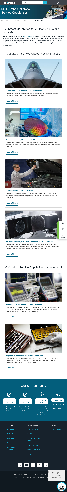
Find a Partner (56, 429)
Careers (10, 433)
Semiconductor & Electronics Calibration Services (27, 140)
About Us (10, 429)
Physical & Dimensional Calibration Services (24, 355)
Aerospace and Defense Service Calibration (24, 90)
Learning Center (33, 445)
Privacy (32, 474)
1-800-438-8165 (32, 429)
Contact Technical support (33, 439)
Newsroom (11, 438)
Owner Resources (33, 449)
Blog (29, 454)
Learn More (11, 101)
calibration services (28, 36)
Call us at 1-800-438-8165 (22, 477)
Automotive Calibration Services (19, 190)
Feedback (34, 477)
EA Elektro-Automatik (11, 448)
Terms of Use (40, 474)
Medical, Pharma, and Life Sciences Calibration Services (29, 242)
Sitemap (25, 474)
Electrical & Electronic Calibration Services (24, 304)
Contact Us (31, 433)
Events (9, 443)
